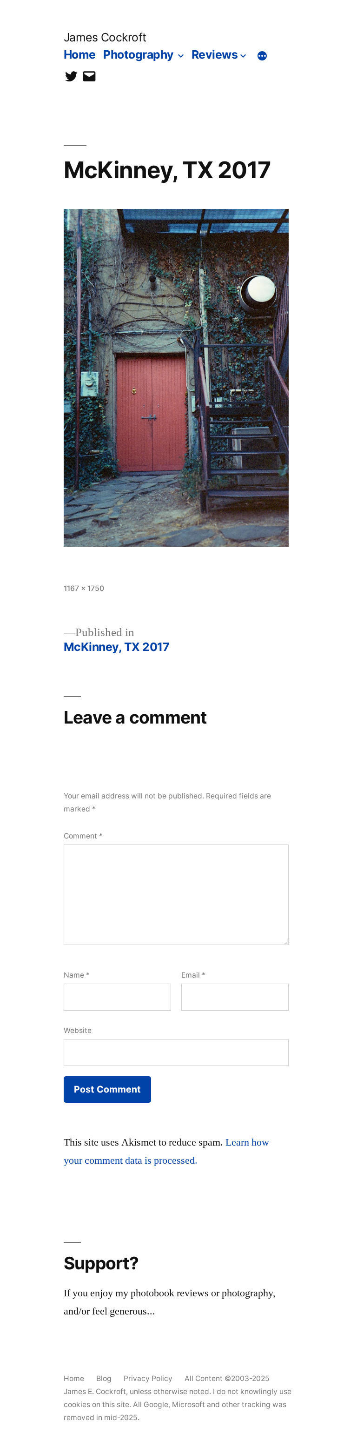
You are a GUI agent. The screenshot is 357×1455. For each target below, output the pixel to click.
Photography (138, 54)
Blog (104, 1378)
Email (193, 975)
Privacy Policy (148, 1378)
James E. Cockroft (95, 1391)
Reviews (215, 54)
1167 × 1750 (84, 588)
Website (78, 1030)
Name (77, 975)
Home (80, 54)
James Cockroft (105, 37)
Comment (83, 835)
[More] (262, 56)
